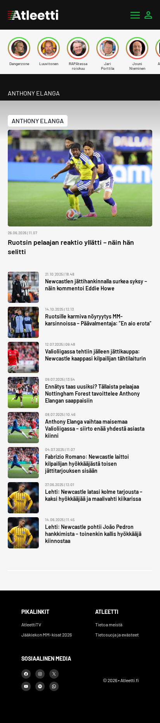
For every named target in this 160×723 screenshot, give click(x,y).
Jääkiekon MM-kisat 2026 (46, 634)
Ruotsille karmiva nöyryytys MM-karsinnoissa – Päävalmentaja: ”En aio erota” (98, 320)
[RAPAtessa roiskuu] (78, 48)
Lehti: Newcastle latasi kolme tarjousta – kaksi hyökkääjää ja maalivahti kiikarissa (94, 495)
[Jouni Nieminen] (137, 48)
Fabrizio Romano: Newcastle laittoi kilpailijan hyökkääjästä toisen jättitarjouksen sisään (87, 463)
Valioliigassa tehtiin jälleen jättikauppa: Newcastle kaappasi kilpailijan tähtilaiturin (95, 355)
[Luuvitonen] (48, 48)
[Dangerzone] (19, 48)
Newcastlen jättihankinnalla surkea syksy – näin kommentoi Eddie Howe (96, 285)
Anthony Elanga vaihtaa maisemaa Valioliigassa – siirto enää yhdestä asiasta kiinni (94, 428)
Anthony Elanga (38, 120)
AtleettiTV (31, 624)
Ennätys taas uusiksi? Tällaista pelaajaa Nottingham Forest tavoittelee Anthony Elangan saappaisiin (92, 393)
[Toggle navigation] (135, 15)
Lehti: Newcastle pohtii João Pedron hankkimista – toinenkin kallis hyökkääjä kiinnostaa (93, 533)
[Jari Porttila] (107, 48)
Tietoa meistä (108, 624)
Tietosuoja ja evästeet (117, 634)
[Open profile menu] (148, 15)
